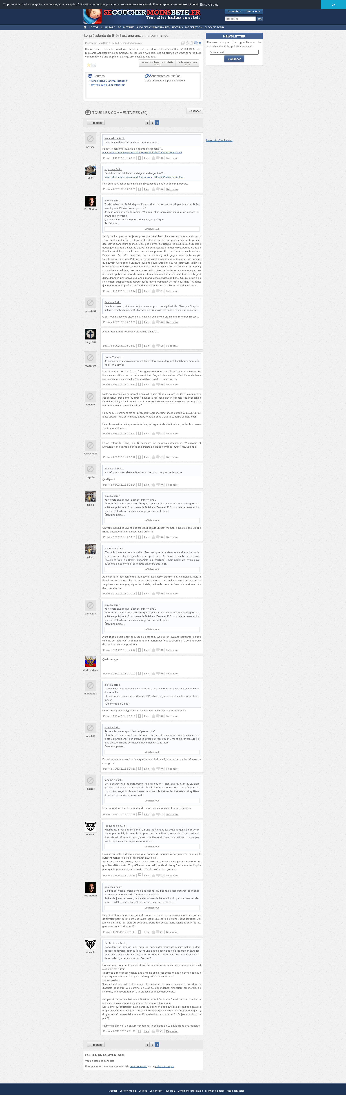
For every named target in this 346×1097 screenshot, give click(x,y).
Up (153, 158)
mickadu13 (90, 693)
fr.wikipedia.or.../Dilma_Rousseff (109, 80)
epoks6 (90, 834)
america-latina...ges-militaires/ (108, 84)
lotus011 (90, 736)
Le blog (143, 1090)
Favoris (177, 27)
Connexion (253, 11)
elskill (108, 200)
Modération (193, 27)
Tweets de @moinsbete (219, 140)
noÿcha (90, 146)
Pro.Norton (90, 209)
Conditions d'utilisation (190, 1090)
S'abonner (195, 110)
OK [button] (333, 4)
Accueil (113, 1090)
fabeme (90, 404)
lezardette (110, 548)
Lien (146, 158)
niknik (90, 504)
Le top (93, 27)
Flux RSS (170, 1090)
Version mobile (128, 1090)
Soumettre (126, 27)
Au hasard (108, 27)
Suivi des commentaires (153, 27)
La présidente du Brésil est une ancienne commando (126, 35)
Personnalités (135, 43)
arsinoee (109, 468)
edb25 (90, 178)
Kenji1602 (103, 43)
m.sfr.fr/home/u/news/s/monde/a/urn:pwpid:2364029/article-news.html (142, 152)
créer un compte (164, 1066)
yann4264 (90, 311)
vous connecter (138, 1066)
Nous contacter (235, 1090)
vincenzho (110, 138)
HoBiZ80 (109, 357)
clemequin (90, 613)
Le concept (156, 1090)
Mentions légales (215, 1090)
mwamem (90, 365)
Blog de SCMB (214, 27)
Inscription (234, 11)
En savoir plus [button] (209, 4)
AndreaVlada (90, 670)
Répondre (172, 158)
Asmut (108, 302)
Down (158, 158)
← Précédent (95, 122)
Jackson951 (90, 453)
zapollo (90, 477)
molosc (90, 788)
